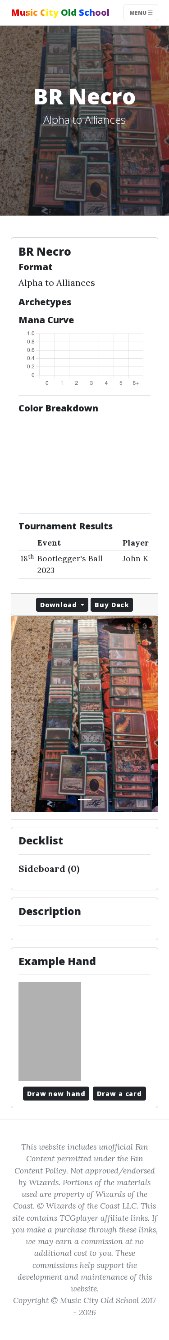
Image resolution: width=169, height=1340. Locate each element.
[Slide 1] (84, 799)
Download (59, 604)
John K (135, 558)
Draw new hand (56, 1093)
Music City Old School (60, 12)
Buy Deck (112, 604)
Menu (138, 12)
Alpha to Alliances (56, 282)
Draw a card (119, 1093)
